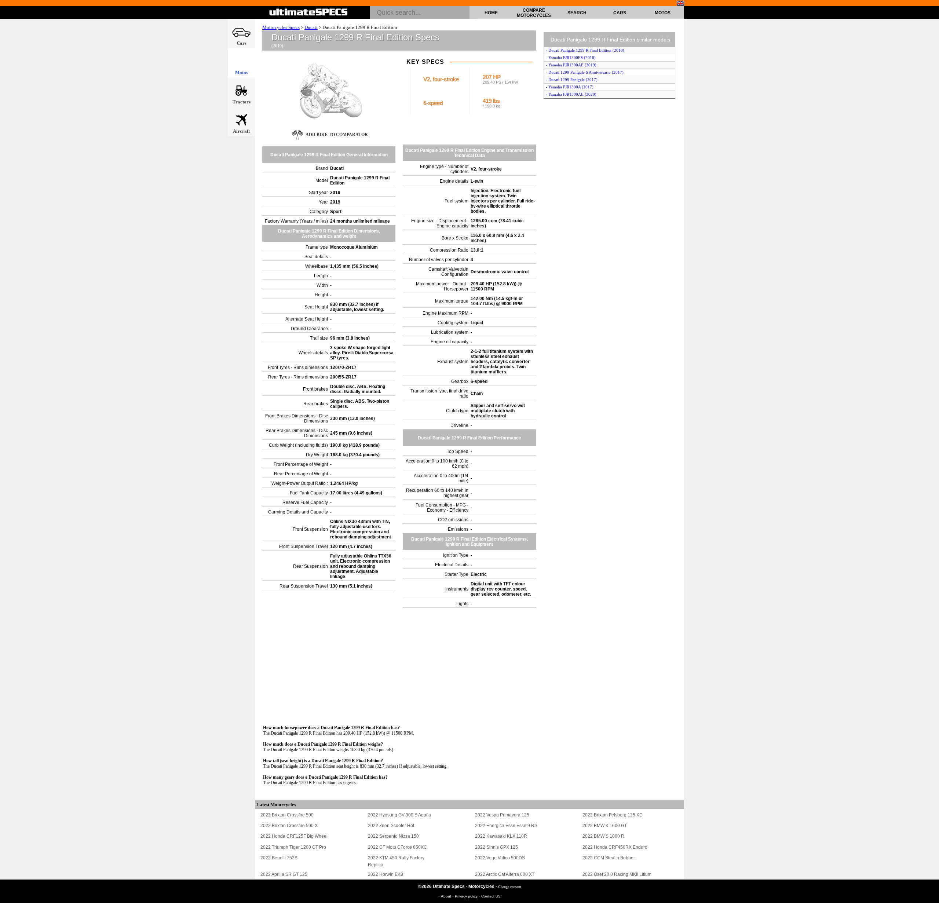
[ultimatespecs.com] (309, 12)
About (446, 896)
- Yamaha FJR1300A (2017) (569, 87)
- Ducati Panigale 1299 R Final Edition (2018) (585, 50)
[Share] (931, 235)
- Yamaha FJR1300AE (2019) (571, 65)
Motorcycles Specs (281, 27)
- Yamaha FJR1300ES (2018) (571, 57)
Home (491, 12)
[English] (680, 3)
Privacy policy (467, 896)
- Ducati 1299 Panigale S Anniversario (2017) (585, 72)
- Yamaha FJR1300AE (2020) (571, 94)
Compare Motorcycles (534, 13)
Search (577, 12)
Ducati (311, 27)
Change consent (509, 887)
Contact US (491, 896)
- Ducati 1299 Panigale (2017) (572, 79)
